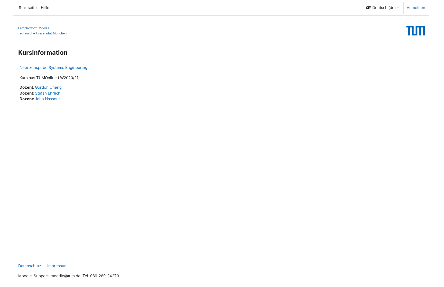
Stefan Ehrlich (47, 93)
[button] (382, 7)
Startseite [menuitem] (28, 7)
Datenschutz (29, 265)
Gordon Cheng (48, 87)
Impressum (57, 265)
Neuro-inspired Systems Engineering (53, 67)
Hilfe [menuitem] (45, 7)
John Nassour (47, 98)
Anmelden (416, 7)
